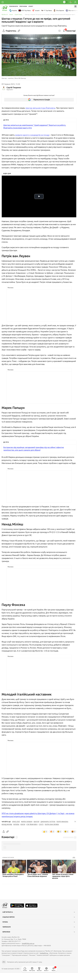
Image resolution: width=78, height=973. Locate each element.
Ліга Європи (60, 10)
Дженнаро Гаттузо (48, 821)
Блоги (11, 14)
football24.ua (44, 953)
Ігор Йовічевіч (32, 824)
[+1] (2, 2)
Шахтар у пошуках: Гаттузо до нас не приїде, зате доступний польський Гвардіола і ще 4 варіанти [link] (50, 14)
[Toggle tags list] (75, 821)
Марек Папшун (26, 821)
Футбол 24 (5, 14)
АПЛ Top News (26, 10)
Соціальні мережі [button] (8, 917)
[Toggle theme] (65, 2)
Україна (14, 10)
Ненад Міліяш (7, 824)
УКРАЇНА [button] (5, 922)
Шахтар (36, 821)
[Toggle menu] (75, 6)
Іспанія (37, 10)
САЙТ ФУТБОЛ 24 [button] (7, 912)
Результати (13, 6)
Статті (41, 824)
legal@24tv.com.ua (28, 943)
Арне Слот (16, 821)
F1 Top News (48, 10)
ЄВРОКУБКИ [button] (6, 932)
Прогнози (23, 6)
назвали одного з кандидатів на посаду (32, 135)
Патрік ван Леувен (52, 824)
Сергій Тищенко (19, 14)
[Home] (5, 10)
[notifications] (71, 2)
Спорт (31, 6)
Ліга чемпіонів (73, 10)
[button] (39, 844)
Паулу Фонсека (62, 821)
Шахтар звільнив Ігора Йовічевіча (40, 108)
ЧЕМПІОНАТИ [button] (6, 927)
